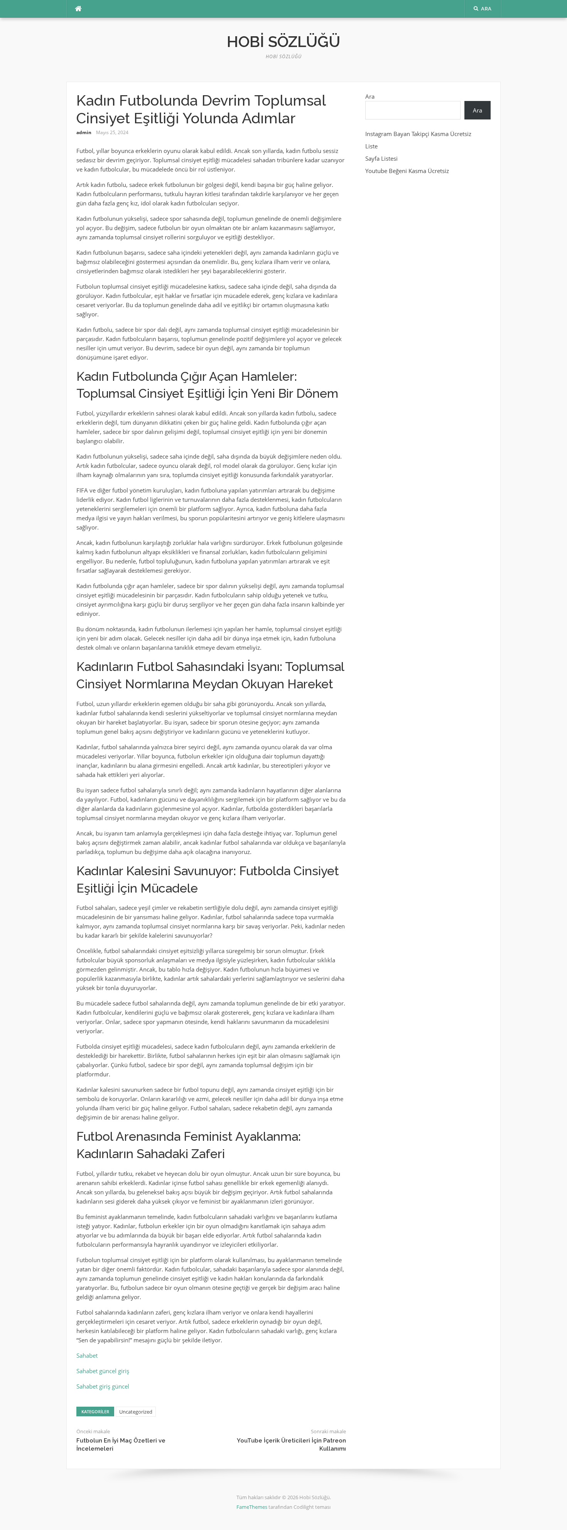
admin (83, 132)
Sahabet (87, 1355)
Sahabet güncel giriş (102, 1371)
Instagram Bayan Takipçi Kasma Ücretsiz (418, 134)
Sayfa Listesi (381, 158)
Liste (371, 146)
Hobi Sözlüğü (283, 41)
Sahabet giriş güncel (102, 1386)
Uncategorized (135, 1411)
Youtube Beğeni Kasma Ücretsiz (407, 171)
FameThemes (251, 1506)
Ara (370, 96)
